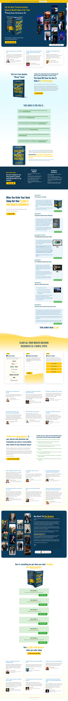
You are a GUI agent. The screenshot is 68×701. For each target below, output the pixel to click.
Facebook (54, 366)
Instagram (54, 363)
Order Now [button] (38, 93)
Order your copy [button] (10, 42)
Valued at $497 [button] (43, 642)
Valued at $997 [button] (43, 614)
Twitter (54, 371)
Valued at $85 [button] (43, 604)
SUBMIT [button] (29, 373)
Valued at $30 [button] (43, 595)
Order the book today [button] (33, 653)
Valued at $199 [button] (43, 623)
